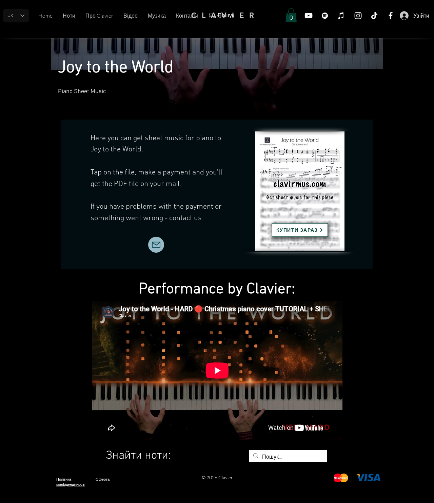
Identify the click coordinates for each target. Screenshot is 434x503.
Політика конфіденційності (70, 482)
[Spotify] (325, 15)
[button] (291, 15)
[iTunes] (341, 15)
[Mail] (156, 245)
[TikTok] (374, 15)
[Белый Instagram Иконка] (358, 15)
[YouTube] (308, 15)
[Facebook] (390, 15)
